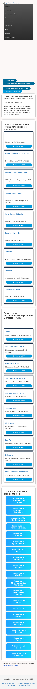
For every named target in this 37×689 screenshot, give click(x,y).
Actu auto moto (10, 37)
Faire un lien (25, 685)
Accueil (7, 6)
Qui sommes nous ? (9, 683)
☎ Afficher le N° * (19, 146)
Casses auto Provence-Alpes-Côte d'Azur (18, 84)
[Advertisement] (18, 59)
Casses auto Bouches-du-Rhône (17, 88)
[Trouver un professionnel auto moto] (11, 2)
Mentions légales (23, 683)
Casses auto (10, 81)
